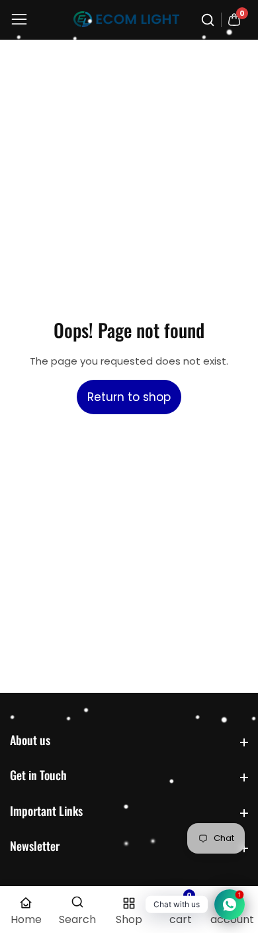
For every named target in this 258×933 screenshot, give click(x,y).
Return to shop (129, 397)
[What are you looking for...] (209, 20)
